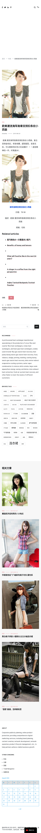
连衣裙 (13, 443)
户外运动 (6, 428)
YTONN (15, 413)
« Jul (20, 809)
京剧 (32, 413)
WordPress (23, 829)
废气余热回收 (33, 423)
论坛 (5, 444)
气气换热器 (7, 432)
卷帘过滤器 (13, 423)
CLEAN (24, 396)
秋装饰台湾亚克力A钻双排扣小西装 (11, 307)
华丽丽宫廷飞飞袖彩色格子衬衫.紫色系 (17, 575)
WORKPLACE (7, 413)
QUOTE (5, 409)
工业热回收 (22, 423)
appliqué (21, 391)
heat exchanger (15, 400)
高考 (23, 444)
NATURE (14, 404)
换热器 (14, 428)
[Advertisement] (20, 34)
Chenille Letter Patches (12, 396)
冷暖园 (5, 423)
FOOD (5, 400)
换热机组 (21, 428)
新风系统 (35, 428)
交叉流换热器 (24, 413)
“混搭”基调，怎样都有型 (11, 709)
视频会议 (31, 437)
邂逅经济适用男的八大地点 (12, 513)
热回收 (15, 432)
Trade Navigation (8, 769)
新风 (28, 428)
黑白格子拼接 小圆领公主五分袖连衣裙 (17, 636)
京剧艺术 (6, 418)
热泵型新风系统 (7, 437)
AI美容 (5, 391)
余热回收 (23, 418)
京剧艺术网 (14, 418)
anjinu (12, 391)
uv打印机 (20, 409)
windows (30, 409)
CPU (31, 396)
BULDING (30, 391)
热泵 (22, 432)
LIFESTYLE (6, 404)
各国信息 (6, 772)
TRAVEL (13, 409)
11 (9, 793)
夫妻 (4, 762)
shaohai (4, 133)
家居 (4, 765)
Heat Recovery (30, 400)
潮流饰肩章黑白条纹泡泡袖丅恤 (30, 307)
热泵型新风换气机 (32, 432)
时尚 (3, 122)
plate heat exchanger (27, 404)
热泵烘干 (17, 437)
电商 (24, 437)
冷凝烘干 (31, 418)
